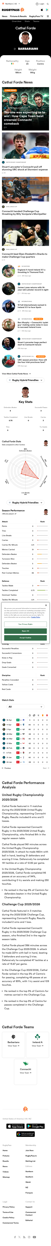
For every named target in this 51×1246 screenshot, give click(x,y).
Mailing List (30, 1161)
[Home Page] (13, 10)
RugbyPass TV (36, 16)
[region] (25, 623)
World (28, 1182)
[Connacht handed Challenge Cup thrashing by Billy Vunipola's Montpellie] (25, 196)
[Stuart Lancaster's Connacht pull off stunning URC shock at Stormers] (25, 153)
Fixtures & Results (18, 16)
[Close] (46, 605)
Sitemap (6, 1177)
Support (29, 1207)
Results (6, 1161)
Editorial (29, 1220)
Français (29, 1192)
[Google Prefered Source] (25, 1134)
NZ (27, 1187)
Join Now (30, 1150)
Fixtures (6, 1155)
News (4, 16)
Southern (29, 1176)
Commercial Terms (11, 1223)
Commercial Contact (31, 1213)
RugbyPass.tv (31, 1155)
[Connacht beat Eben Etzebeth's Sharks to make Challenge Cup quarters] (25, 240)
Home (5, 1150)
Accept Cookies (25, 638)
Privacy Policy (9, 1207)
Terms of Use (8, 1212)
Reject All (25, 631)
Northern (29, 1171)
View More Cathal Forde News (15, 373)
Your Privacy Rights (25, 624)
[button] (48, 16)
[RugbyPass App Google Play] (35, 1127)
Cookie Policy (8, 1217)
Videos (5, 1171)
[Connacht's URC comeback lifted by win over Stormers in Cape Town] (25, 109)
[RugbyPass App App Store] (15, 1127)
